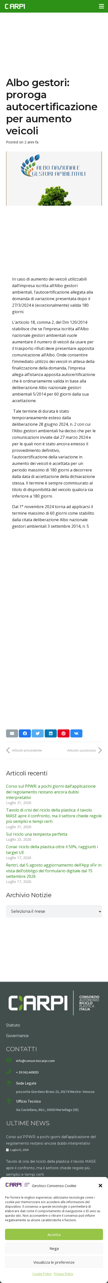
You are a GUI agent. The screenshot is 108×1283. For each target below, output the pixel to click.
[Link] (15, 6)
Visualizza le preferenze (54, 1262)
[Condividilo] (25, 733)
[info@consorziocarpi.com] (11, 1060)
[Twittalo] (38, 733)
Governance (17, 1035)
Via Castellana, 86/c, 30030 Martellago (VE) (47, 1109)
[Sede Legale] (11, 1084)
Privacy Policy (63, 1274)
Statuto (13, 1025)
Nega (54, 1248)
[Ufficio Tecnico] (11, 1102)
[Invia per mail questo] (12, 733)
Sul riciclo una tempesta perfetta (36, 834)
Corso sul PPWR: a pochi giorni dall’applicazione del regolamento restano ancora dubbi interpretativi (51, 791)
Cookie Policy (41, 1274)
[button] (100, 1185)
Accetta (54, 1234)
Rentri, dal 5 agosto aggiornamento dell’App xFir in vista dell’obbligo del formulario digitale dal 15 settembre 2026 (53, 870)
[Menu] (101, 6)
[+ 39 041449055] (11, 1072)
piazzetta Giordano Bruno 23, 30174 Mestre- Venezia (55, 1091)
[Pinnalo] (64, 733)
